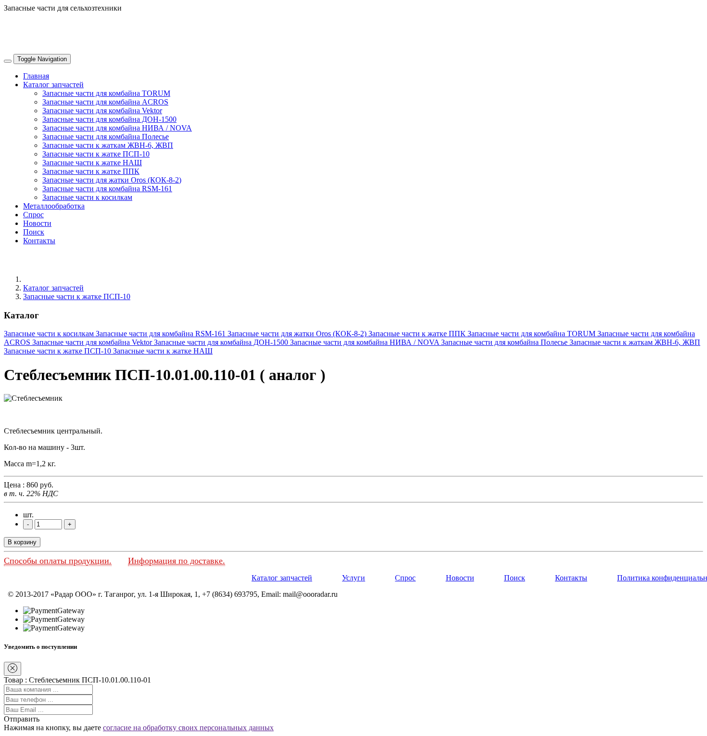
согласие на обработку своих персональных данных (188, 727)
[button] (21, 719)
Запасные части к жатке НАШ (92, 162)
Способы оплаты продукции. (58, 560)
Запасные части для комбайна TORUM (106, 93)
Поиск (33, 232)
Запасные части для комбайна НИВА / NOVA (117, 128)
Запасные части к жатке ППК (90, 171)
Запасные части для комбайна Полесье (105, 136)
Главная (36, 76)
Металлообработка (54, 206)
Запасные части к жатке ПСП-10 (96, 154)
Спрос (33, 214)
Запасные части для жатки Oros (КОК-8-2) (111, 180)
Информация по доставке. (176, 560)
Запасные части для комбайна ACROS (105, 102)
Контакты (39, 241)
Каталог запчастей (53, 84)
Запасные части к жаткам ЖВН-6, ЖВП (107, 145)
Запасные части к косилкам (87, 197)
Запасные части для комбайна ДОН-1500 (109, 119)
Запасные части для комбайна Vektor (102, 110)
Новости (37, 223)
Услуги (353, 578)
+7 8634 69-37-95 (31, 24)
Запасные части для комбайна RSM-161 (107, 188)
